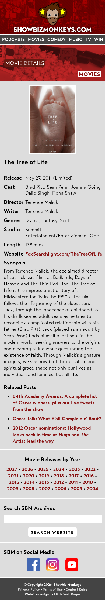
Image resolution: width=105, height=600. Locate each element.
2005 (76, 489)
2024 (58, 469)
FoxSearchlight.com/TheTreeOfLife (63, 254)
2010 (87, 482)
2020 (28, 476)
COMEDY (56, 39)
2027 (11, 469)
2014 (29, 482)
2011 (73, 482)
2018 (59, 476)
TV (88, 39)
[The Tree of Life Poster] (52, 119)
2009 (12, 489)
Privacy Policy (29, 589)
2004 (92, 489)
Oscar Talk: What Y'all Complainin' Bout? (57, 419)
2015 (14, 482)
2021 (13, 476)
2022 (90, 469)
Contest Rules (76, 589)
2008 (28, 489)
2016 (88, 476)
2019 (44, 476)
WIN (98, 39)
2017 (74, 476)
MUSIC (75, 39)
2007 (44, 489)
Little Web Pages (67, 594)
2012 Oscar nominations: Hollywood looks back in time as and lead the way (52, 434)
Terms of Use (53, 589)
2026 (27, 469)
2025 (42, 469)
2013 (44, 482)
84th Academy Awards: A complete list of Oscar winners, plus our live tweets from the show (55, 402)
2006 (60, 489)
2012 (59, 482)
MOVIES (36, 39)
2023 (74, 469)
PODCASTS (13, 39)
